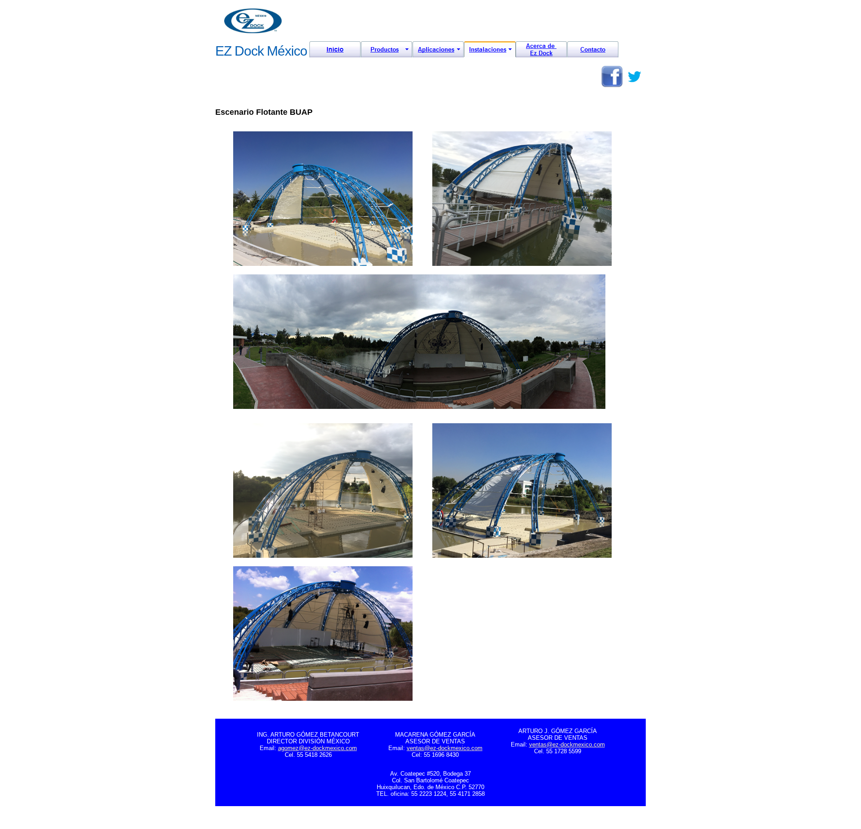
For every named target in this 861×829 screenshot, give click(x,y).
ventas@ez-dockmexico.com (445, 748)
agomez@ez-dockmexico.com (317, 748)
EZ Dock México (261, 50)
